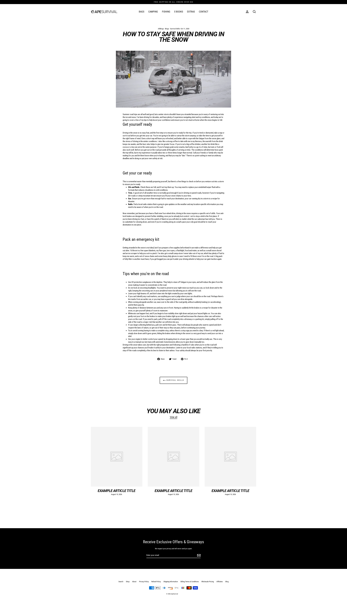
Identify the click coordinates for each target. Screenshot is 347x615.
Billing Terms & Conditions (190, 582)
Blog (227, 582)
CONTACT (203, 11)
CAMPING (153, 11)
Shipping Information (170, 582)
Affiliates (219, 582)
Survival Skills (175, 29)
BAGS (141, 11)
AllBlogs (161, 29)
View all (173, 417)
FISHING (166, 11)
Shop (127, 582)
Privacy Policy (144, 582)
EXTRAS (191, 11)
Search (120, 582)
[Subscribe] (198, 555)
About (134, 582)
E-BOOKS (178, 11)
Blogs (167, 29)
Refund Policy (156, 582)
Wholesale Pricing (207, 582)
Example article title (116, 491)
